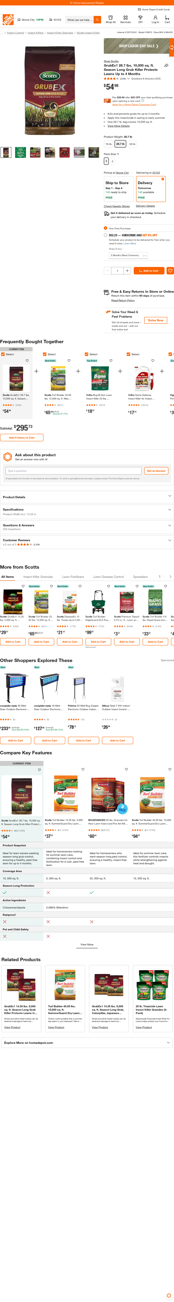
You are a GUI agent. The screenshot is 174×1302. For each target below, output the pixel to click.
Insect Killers (36, 32)
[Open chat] (171, 47)
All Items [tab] (7, 576)
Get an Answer (156, 470)
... (1, 33)
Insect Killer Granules (60, 32)
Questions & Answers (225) (146, 78)
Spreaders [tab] (140, 576)
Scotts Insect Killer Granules (94, 32)
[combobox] (79, 19)
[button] (87, 497)
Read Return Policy (123, 300)
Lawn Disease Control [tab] (108, 576)
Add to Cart (150, 270)
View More (87, 944)
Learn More (130, 243)
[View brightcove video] (79, 152)
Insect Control (15, 32)
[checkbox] (45, 354)
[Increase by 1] (127, 270)
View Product (12, 1027)
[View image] (6, 152)
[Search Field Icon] (97, 19)
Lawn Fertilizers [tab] (73, 576)
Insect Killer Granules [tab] (38, 576)
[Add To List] (170, 270)
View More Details (119, 125)
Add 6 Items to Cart (21, 437)
